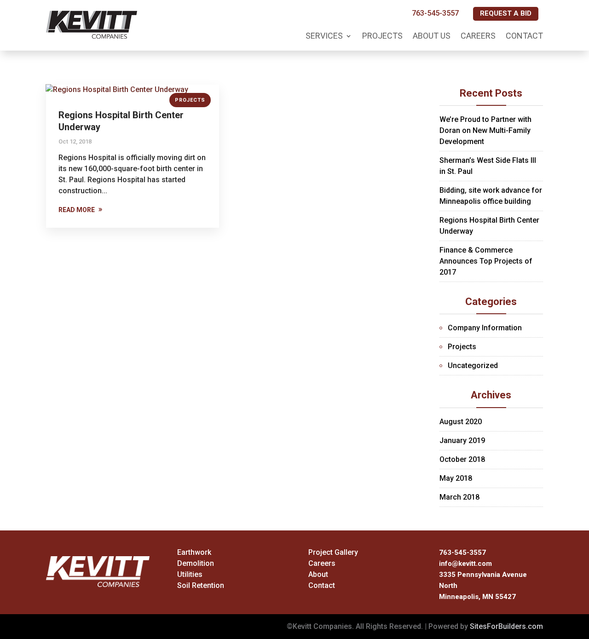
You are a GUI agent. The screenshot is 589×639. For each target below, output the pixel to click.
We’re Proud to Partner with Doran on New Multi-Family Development (485, 130)
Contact (524, 35)
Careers (478, 35)
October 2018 (462, 459)
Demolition (195, 563)
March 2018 (459, 497)
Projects (382, 35)
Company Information (485, 327)
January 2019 (462, 440)
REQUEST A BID (505, 13)
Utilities (189, 574)
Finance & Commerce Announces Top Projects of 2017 (485, 261)
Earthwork (194, 552)
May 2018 (455, 478)
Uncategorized (473, 365)
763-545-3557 (435, 13)
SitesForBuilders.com (506, 626)
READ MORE (76, 209)
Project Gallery (333, 552)
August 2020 (460, 421)
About (318, 574)
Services (324, 35)
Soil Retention (200, 585)
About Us (431, 35)
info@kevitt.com (465, 563)
